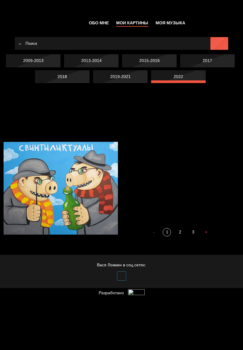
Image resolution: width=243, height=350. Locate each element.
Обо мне (99, 22)
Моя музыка (170, 22)
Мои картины (132, 22)
